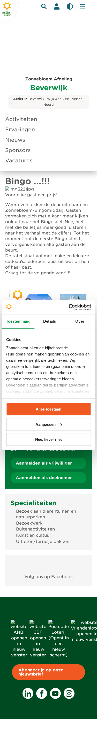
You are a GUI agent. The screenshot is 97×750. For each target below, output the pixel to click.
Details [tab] (49, 321)
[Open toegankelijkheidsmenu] (70, 6)
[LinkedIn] (28, 693)
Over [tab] (79, 321)
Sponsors (18, 150)
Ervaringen (20, 129)
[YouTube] (55, 693)
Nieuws (15, 140)
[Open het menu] (83, 6)
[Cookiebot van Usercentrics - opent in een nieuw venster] (69, 307)
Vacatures (19, 160)
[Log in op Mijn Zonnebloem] (57, 6)
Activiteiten (21, 119)
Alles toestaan (48, 409)
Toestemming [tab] (18, 321)
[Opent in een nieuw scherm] (48, 565)
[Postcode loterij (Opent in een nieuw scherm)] (58, 655)
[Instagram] (69, 693)
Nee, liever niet (48, 439)
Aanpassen (45, 424)
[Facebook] (41, 693)
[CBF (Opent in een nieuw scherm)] (37, 655)
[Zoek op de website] (44, 6)
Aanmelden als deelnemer (44, 477)
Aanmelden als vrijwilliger (44, 463)
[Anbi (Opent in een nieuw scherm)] (19, 655)
